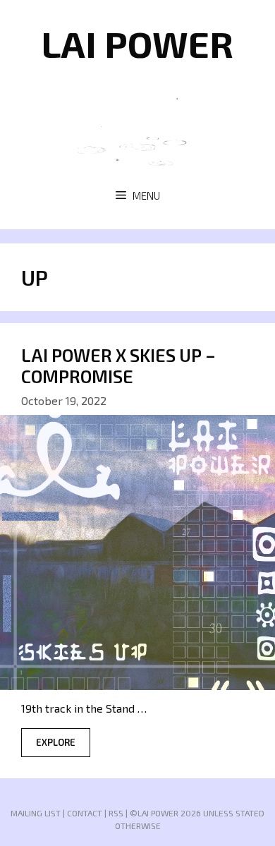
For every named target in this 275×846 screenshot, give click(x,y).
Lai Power (137, 43)
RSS (116, 813)
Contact (84, 813)
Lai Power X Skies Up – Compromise (118, 365)
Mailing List (36, 813)
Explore (55, 742)
